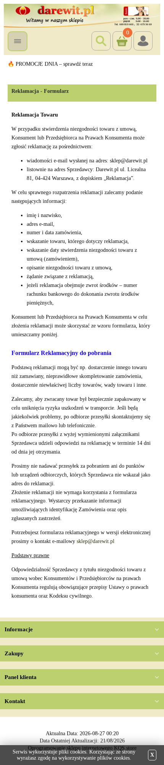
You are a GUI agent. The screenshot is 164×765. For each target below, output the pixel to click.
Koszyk (121, 34)
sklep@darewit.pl (95, 541)
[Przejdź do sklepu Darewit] (82, 15)
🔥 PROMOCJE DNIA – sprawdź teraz (50, 64)
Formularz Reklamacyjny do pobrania (61, 352)
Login (143, 40)
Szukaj (101, 40)
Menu (17, 41)
